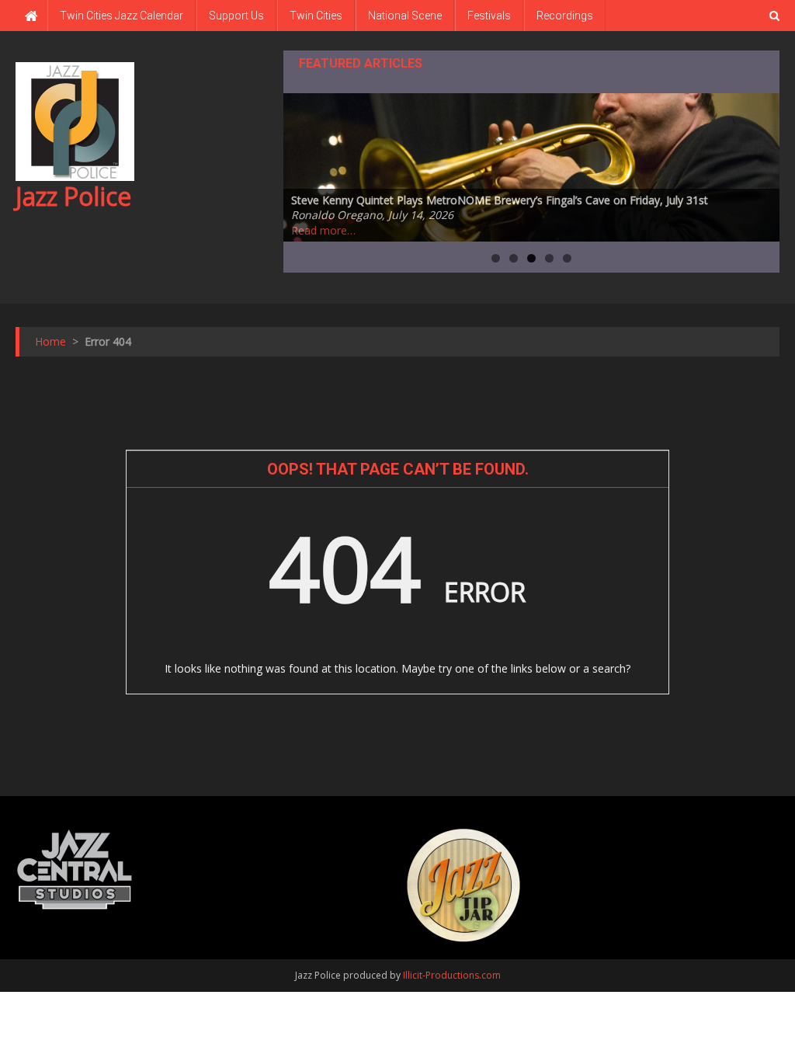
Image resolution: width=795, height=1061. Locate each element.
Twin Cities (316, 15)
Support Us (236, 15)
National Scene (405, 15)
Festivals (489, 15)
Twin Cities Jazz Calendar (121, 15)
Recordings (564, 15)
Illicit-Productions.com (452, 975)
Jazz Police (73, 196)
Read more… (323, 230)
